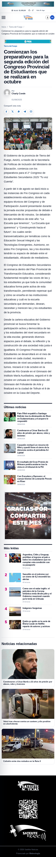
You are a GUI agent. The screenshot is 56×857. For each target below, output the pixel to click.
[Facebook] (6, 111)
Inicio (4, 27)
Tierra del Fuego (15, 27)
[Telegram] (24, 111)
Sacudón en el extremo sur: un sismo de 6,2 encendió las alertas (36, 576)
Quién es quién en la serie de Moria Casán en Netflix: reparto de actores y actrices (36, 624)
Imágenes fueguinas (32, 608)
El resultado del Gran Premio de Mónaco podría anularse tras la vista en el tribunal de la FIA (32, 464)
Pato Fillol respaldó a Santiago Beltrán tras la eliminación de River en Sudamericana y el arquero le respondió (34, 417)
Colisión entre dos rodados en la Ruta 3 (22, 761)
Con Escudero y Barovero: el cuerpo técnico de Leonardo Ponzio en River (34, 479)
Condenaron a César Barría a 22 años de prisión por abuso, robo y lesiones (33, 433)
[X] (12, 111)
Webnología (34, 853)
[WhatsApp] (18, 111)
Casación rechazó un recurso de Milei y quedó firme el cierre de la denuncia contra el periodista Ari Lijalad (33, 449)
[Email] (31, 111)
